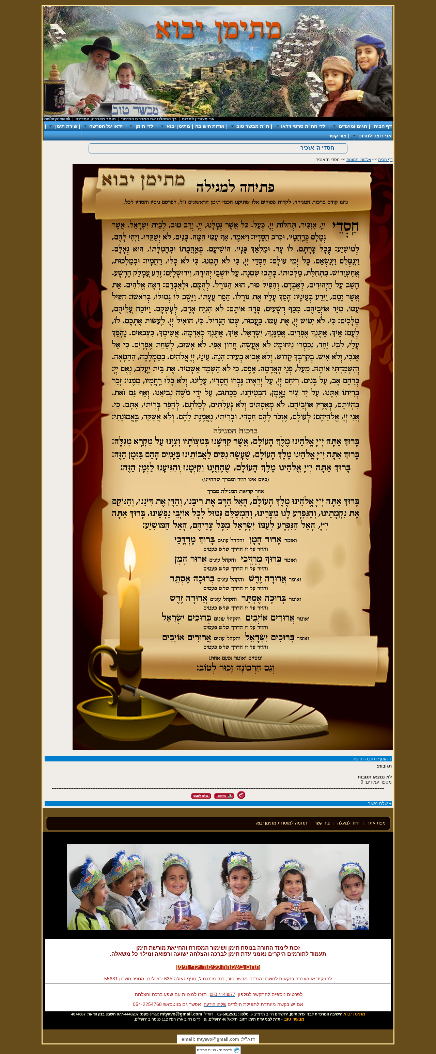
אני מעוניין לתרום (216, 119)
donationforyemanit (70, 119)
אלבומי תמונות (358, 159)
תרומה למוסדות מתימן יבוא (281, 823)
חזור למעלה (349, 823)
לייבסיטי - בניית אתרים (214, 1050)
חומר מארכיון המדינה (114, 119)
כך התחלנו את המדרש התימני (167, 119)
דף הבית (385, 159)
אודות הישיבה (209, 126)
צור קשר (337, 135)
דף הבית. (382, 126)
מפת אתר (376, 823)
